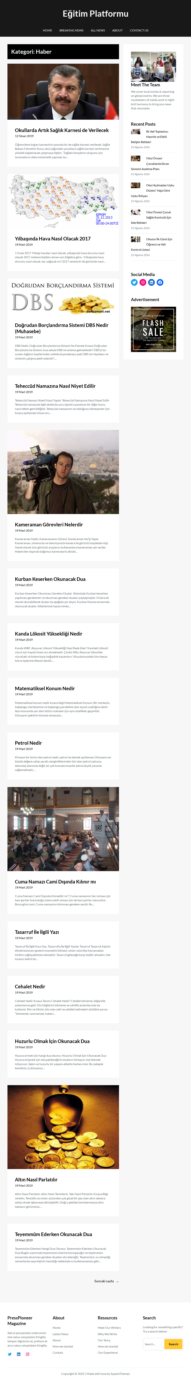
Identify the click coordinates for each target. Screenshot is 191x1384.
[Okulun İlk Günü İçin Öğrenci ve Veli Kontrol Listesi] (137, 240)
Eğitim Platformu (96, 13)
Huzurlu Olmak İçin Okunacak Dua (52, 1041)
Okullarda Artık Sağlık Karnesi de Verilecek (62, 130)
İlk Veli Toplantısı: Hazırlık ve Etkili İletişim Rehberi (149, 137)
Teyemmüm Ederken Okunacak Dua (53, 1234)
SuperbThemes (120, 1373)
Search (173, 1344)
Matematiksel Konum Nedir (45, 688)
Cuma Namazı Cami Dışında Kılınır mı (55, 882)
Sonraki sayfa (106, 1281)
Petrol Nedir (28, 743)
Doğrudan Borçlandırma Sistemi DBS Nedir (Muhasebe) (62, 328)
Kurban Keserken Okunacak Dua (50, 579)
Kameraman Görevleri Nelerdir (49, 524)
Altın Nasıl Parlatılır (36, 1180)
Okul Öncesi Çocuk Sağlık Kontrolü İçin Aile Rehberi (151, 217)
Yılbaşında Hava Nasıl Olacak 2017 (53, 239)
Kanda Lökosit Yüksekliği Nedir (48, 634)
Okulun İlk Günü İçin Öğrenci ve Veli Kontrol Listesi (151, 244)
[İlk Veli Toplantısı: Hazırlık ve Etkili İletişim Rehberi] (137, 132)
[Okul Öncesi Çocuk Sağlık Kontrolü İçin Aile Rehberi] (137, 213)
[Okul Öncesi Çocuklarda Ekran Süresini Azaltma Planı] (137, 159)
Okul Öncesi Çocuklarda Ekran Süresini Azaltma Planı (150, 163)
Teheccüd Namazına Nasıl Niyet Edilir (55, 386)
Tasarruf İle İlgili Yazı (37, 932)
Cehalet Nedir (30, 986)
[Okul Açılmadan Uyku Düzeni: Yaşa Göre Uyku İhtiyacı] (137, 186)
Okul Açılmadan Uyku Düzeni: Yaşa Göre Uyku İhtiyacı (152, 190)
